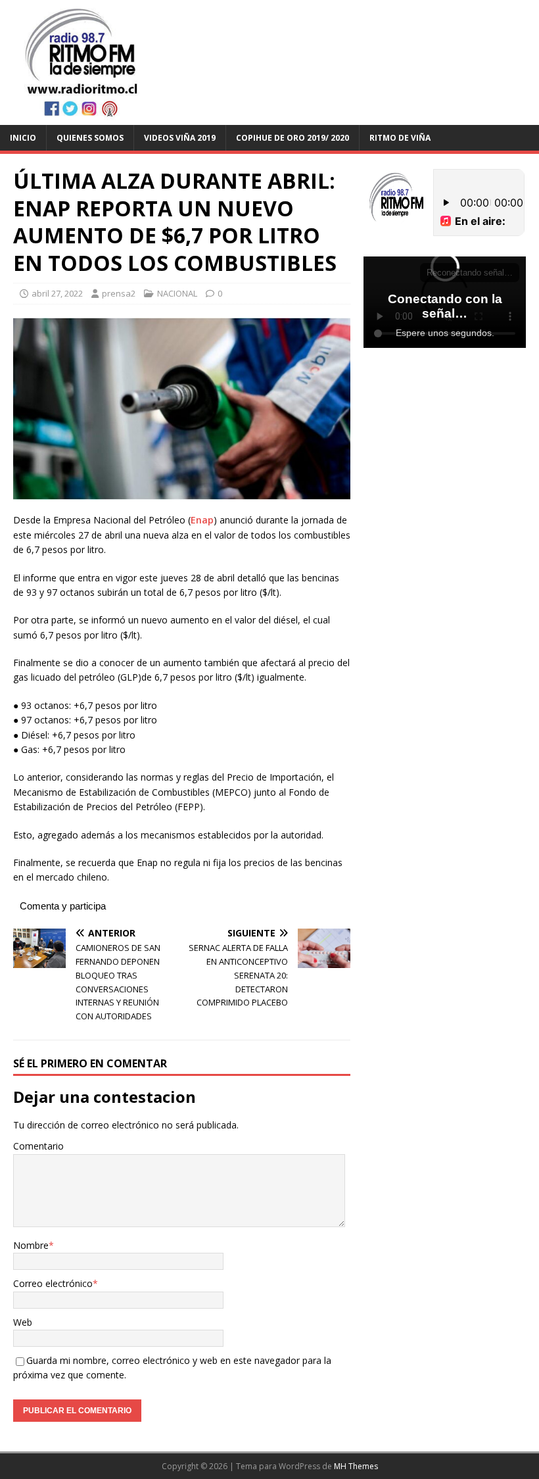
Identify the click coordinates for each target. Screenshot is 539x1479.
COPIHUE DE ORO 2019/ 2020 (292, 137)
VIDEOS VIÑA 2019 (180, 137)
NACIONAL (177, 293)
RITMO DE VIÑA (400, 137)
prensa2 (118, 293)
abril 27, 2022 (57, 293)
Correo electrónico (53, 1283)
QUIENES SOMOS (90, 137)
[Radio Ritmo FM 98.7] (269, 116)
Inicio (23, 137)
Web (22, 1322)
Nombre (31, 1245)
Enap (202, 520)
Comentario (38, 1146)
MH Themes (356, 1466)
